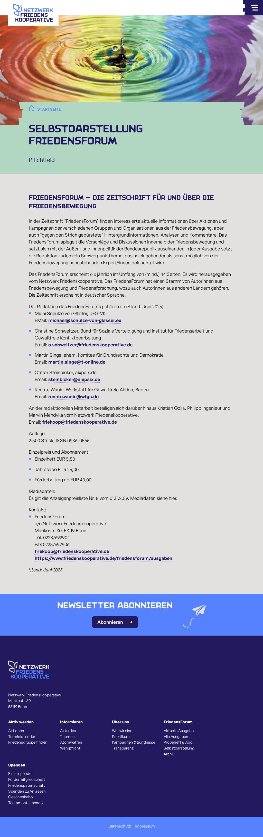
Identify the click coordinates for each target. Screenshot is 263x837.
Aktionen (16, 730)
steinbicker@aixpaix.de (74, 379)
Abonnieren (110, 622)
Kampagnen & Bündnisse (133, 742)
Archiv (169, 754)
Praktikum (121, 736)
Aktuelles (68, 730)
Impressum (145, 826)
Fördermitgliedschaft (26, 779)
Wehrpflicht (70, 748)
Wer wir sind (122, 730)
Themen (67, 736)
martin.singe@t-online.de (76, 362)
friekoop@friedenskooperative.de (79, 422)
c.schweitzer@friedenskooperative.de (90, 344)
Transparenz (123, 748)
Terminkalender (21, 736)
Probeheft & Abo (178, 742)
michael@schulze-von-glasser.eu (84, 320)
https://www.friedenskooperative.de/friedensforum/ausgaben (103, 558)
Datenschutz (119, 826)
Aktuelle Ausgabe (179, 730)
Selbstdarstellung (179, 748)
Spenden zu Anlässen (27, 791)
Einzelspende (19, 773)
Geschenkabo (20, 797)
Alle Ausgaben (176, 736)
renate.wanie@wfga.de (73, 396)
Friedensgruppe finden (28, 742)
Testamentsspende (25, 803)
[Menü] (254, 7)
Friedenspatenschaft (26, 785)
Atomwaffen (71, 742)
